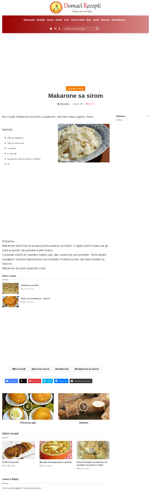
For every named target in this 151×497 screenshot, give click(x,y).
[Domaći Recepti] (75, 8)
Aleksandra (64, 104)
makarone (63, 368)
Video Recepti (118, 20)
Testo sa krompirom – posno (35, 298)
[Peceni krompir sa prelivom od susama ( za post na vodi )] (93, 450)
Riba (88, 20)
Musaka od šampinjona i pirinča (56, 462)
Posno (50, 20)
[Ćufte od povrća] (18, 450)
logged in (18, 488)
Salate (96, 20)
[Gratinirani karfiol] (10, 288)
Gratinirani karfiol (30, 285)
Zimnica (105, 20)
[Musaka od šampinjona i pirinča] (56, 450)
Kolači (59, 20)
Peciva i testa (77, 20)
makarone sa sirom (87, 368)
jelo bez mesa (41, 368)
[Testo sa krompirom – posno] (10, 301)
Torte (66, 20)
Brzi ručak (20, 368)
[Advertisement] (75, 58)
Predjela (41, 20)
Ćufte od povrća (10, 462)
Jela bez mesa (76, 88)
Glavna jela (29, 20)
